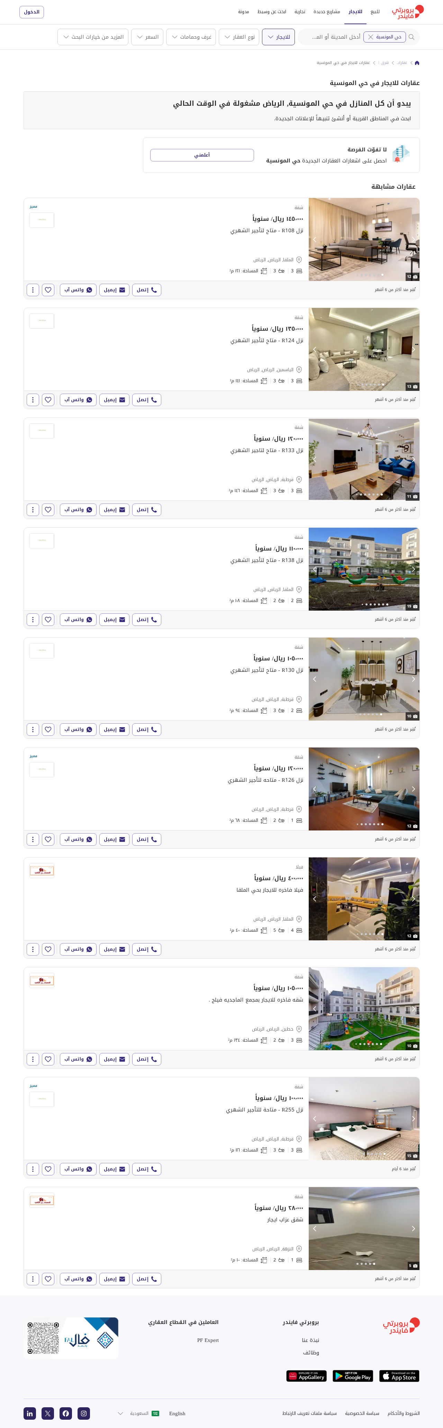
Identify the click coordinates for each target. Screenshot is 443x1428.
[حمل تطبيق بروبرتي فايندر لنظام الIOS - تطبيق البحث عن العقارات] (399, 1376)
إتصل (142, 289)
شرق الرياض (379, 62)
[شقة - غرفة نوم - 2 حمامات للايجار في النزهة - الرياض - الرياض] (222, 1237)
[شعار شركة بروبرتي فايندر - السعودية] (408, 12)
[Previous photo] (315, 239)
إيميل (110, 289)
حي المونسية (388, 36)
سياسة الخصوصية (362, 1413)
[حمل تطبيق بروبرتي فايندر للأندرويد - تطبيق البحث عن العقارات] (353, 1376)
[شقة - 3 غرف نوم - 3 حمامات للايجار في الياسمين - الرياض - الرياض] (222, 358)
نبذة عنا (310, 1340)
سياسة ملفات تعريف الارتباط (309, 1413)
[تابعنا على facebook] (66, 1413)
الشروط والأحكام (404, 1413)
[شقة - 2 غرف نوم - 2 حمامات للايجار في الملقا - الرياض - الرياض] (222, 578)
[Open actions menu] (33, 290)
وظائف (311, 1352)
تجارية (300, 11)
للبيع (375, 11)
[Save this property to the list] (48, 290)
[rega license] (71, 1338)
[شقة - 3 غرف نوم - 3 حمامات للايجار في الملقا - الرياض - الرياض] (222, 248)
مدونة (243, 11)
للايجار (355, 11)
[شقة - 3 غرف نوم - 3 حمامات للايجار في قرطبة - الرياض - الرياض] (222, 468)
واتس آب (74, 289)
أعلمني (202, 155)
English (177, 1413)
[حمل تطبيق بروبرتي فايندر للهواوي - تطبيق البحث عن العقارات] (306, 1376)
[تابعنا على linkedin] (30, 1413)
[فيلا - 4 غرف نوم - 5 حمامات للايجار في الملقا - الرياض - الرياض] (222, 908)
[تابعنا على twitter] (48, 1413)
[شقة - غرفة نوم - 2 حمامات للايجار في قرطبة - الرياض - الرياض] (222, 798)
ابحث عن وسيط (271, 11)
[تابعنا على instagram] (84, 1413)
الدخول (31, 12)
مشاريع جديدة (327, 11)
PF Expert (208, 1340)
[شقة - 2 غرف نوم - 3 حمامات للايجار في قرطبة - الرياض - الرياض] (222, 688)
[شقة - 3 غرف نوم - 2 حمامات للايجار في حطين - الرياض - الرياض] (222, 1018)
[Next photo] (413, 239)
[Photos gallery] (364, 239)
